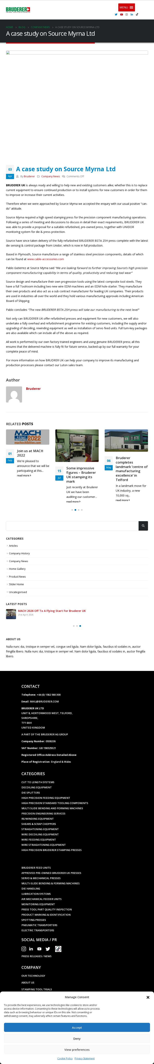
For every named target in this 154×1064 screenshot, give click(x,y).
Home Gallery (17, 569)
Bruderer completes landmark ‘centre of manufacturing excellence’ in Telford (132, 469)
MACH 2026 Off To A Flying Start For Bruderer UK (52, 611)
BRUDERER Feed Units (36, 867)
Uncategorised (18, 592)
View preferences (77, 1050)
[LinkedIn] (132, 14)
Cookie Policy (65, 1058)
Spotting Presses (33, 920)
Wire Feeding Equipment (38, 839)
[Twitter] (116, 14)
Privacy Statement (85, 1058)
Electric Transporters (37, 930)
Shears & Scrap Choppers (38, 824)
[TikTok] (137, 14)
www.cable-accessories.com (45, 259)
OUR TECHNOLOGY (33, 975)
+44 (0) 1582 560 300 (49, 694)
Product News (17, 576)
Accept (77, 1027)
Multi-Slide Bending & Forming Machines (50, 883)
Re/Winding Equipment (37, 818)
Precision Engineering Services (43, 813)
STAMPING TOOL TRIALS (36, 989)
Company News (50, 176)
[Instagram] (127, 14)
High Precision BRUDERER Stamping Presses (51, 850)
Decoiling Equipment (36, 787)
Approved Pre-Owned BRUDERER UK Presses (51, 873)
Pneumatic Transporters (39, 925)
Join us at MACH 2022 (30, 453)
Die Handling (30, 888)
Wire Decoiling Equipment (40, 834)
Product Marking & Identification (46, 914)
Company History (19, 553)
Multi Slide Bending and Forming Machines (52, 808)
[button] (148, 997)
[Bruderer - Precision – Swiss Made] (18, 10)
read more (23, 475)
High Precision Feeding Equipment (45, 798)
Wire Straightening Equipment (43, 845)
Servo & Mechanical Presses (41, 878)
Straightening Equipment (40, 829)
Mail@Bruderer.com (44, 701)
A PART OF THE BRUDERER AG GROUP (44, 734)
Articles (13, 545)
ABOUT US (27, 982)
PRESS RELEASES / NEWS (36, 956)
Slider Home (16, 584)
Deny (77, 1038)
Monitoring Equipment (38, 904)
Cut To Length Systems (37, 782)
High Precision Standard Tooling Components (54, 803)
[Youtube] (122, 14)
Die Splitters (30, 792)
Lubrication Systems (36, 894)
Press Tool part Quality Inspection (46, 909)
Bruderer (29, 176)
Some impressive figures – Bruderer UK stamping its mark (81, 474)
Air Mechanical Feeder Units (41, 899)
